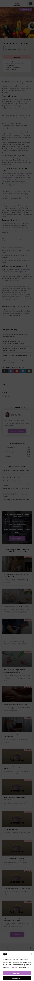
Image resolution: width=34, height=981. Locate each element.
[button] (30, 954)
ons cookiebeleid (12, 967)
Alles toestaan (17, 973)
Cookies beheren (17, 978)
